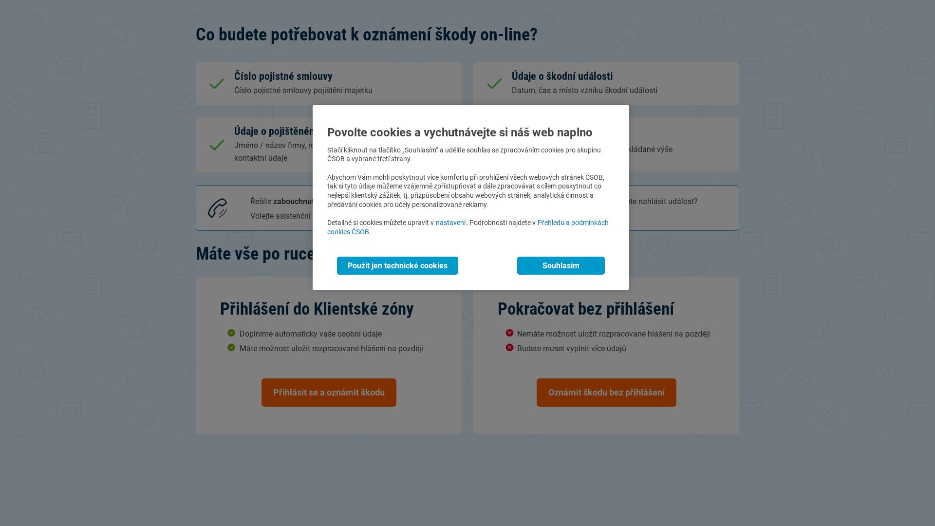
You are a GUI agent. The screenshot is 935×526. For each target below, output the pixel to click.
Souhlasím (561, 265)
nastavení (451, 223)
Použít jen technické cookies (398, 265)
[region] (471, 197)
